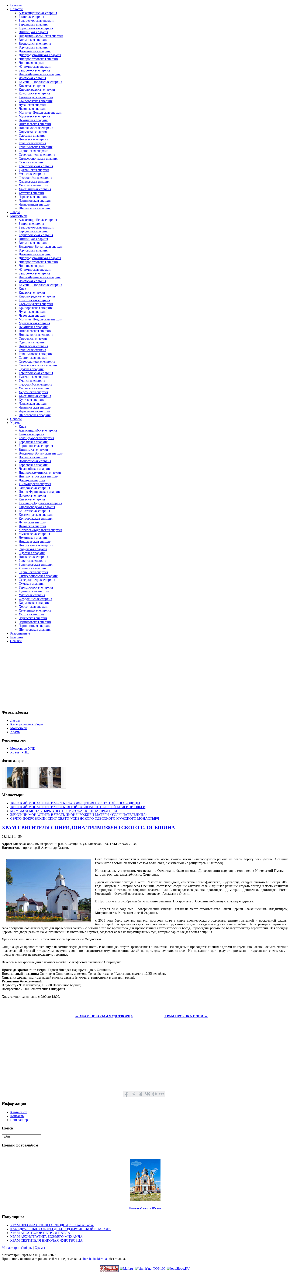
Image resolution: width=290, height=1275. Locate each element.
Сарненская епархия (33, 151)
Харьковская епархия (34, 181)
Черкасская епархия (33, 197)
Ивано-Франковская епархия (40, 74)
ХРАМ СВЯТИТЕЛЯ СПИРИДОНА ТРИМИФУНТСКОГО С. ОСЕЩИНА (88, 827)
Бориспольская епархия (36, 28)
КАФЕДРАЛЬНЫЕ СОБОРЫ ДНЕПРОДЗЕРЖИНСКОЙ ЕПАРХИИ (60, 1229)
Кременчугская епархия (36, 97)
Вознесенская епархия (35, 43)
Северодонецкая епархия (37, 154)
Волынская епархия (33, 39)
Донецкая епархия (32, 62)
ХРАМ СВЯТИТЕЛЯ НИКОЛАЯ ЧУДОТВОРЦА (46, 1240)
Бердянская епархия (33, 24)
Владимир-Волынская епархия (41, 36)
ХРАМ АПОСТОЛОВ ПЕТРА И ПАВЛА (40, 1233)
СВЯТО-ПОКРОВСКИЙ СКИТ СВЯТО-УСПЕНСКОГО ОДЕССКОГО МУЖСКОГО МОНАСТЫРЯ (84, 818)
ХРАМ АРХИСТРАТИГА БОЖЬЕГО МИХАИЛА (46, 1236)
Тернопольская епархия (36, 166)
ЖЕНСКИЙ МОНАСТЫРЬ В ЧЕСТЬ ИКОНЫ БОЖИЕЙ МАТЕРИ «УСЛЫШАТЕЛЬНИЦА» (79, 814)
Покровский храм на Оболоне (145, 1208)
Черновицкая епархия (34, 204)
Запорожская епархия (34, 70)
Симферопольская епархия (38, 158)
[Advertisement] (129, 676)
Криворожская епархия (35, 101)
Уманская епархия (32, 174)
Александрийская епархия (38, 13)
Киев (22, 288)
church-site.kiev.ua (94, 1259)
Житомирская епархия (35, 66)
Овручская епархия (33, 131)
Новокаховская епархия (36, 128)
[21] (50, 787)
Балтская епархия (31, 17)
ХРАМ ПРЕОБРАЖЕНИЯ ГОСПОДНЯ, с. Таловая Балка (52, 1225)
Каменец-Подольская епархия (40, 82)
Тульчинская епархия (34, 170)
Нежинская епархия (33, 120)
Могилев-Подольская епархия (40, 112)
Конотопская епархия (34, 93)
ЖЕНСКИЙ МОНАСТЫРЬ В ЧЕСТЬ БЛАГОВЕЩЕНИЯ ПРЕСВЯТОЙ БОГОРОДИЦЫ (75, 803)
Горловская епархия (33, 47)
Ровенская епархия (32, 143)
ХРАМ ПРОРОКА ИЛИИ (186, 1016)
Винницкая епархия (33, 32)
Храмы (40, 1247)
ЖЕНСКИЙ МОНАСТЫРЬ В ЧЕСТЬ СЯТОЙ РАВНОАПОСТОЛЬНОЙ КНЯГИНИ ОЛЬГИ (77, 807)
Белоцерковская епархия (36, 20)
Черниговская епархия (35, 200)
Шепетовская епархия (35, 208)
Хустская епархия (31, 193)
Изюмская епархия (32, 78)
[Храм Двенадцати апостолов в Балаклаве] (17, 787)
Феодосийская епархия (35, 177)
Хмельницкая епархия (35, 189)
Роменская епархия (32, 568)
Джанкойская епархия (35, 51)
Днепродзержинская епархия (40, 55)
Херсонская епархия (33, 185)
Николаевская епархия (35, 124)
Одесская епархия (32, 135)
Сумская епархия (31, 162)
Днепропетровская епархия (38, 59)
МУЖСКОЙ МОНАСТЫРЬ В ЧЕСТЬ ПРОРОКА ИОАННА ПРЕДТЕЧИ (63, 811)
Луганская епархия (32, 105)
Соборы (26, 1247)
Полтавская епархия (33, 139)
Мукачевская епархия (34, 116)
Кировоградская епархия (37, 89)
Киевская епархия (32, 85)
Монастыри (10, 1247)
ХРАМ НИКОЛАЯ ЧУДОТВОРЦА (104, 1016)
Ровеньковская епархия (35, 147)
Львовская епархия (32, 108)
